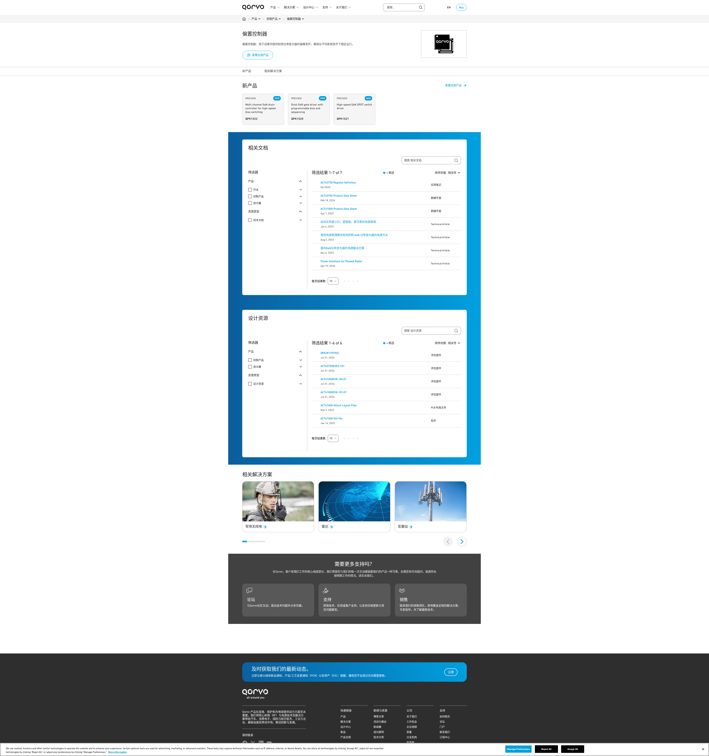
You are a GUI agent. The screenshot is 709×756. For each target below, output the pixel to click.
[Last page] (357, 281)
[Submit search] (456, 160)
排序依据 (445, 172)
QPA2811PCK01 (330, 353)
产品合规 (345, 737)
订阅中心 (445, 737)
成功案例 (379, 732)
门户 (442, 726)
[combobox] (404, 7)
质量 (409, 732)
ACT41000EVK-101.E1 (334, 392)
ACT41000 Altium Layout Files (339, 405)
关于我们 (412, 716)
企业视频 (412, 726)
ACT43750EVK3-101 (333, 366)
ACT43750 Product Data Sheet (339, 195)
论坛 (442, 721)
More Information (117, 752)
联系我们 (445, 732)
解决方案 (345, 721)
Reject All (546, 749)
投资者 (410, 742)
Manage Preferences (518, 749)
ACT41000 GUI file (331, 418)
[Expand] (301, 190)
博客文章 (379, 716)
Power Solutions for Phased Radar (341, 261)
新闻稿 (377, 726)
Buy (461, 7)
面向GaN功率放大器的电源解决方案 (342, 248)
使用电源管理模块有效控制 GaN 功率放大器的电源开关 (354, 235)
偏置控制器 (294, 19)
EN (449, 7)
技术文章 (379, 737)
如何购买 (445, 716)
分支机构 (412, 737)
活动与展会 (380, 721)
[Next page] (353, 281)
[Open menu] (259, 18)
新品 (343, 732)
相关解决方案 (273, 71)
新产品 (246, 71)
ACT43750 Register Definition (338, 182)
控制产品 (272, 19)
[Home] (244, 19)
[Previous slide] (448, 541)
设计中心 (345, 726)
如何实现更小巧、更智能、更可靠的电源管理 (348, 222)
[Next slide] (462, 541)
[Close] (703, 749)
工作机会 (412, 721)
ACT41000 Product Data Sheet (339, 208)
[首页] (354, 695)
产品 (254, 19)
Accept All (572, 749)
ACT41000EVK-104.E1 (334, 379)
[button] (333, 281)
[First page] (344, 281)
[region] (354, 749)
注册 (451, 672)
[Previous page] (348, 281)
